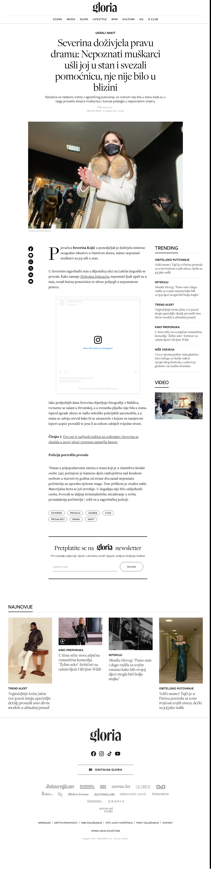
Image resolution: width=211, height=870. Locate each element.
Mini (115, 19)
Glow (84, 19)
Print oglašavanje (147, 823)
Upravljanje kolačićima (105, 831)
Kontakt (167, 823)
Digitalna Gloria (108, 770)
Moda (71, 19)
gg (141, 19)
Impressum (44, 823)
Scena (57, 19)
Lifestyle (100, 19)
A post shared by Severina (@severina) (98, 388)
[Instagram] (101, 753)
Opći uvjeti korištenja (119, 823)
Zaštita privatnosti (66, 823)
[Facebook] (93, 753)
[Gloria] (105, 7)
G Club (153, 19)
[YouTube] (117, 753)
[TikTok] (109, 753)
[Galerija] (105, 175)
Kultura (128, 19)
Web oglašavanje (91, 823)
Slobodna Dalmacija (94, 276)
